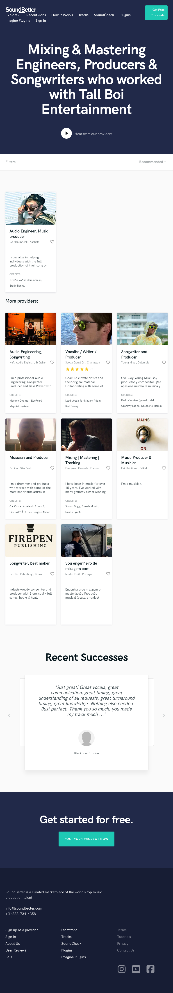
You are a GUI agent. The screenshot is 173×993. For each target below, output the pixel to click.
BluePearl (36, 400)
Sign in (40, 20)
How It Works (62, 15)
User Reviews (15, 950)
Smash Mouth (90, 506)
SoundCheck (104, 15)
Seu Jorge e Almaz (39, 512)
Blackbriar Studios (86, 753)
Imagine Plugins (17, 20)
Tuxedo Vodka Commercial (25, 280)
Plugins (125, 15)
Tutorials (124, 937)
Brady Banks (16, 285)
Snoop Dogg (72, 506)
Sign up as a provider (21, 930)
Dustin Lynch (73, 512)
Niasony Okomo (18, 400)
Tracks (83, 15)
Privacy (122, 944)
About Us (12, 944)
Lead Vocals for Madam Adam (83, 400)
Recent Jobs (36, 15)
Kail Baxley (71, 406)
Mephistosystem (19, 406)
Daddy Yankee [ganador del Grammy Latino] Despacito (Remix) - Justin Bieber (141, 406)
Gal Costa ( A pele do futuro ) (26, 506)
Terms (122, 930)
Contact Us (125, 950)
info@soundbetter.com (23, 908)
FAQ (8, 957)
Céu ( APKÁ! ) (17, 512)
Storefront (69, 930)
